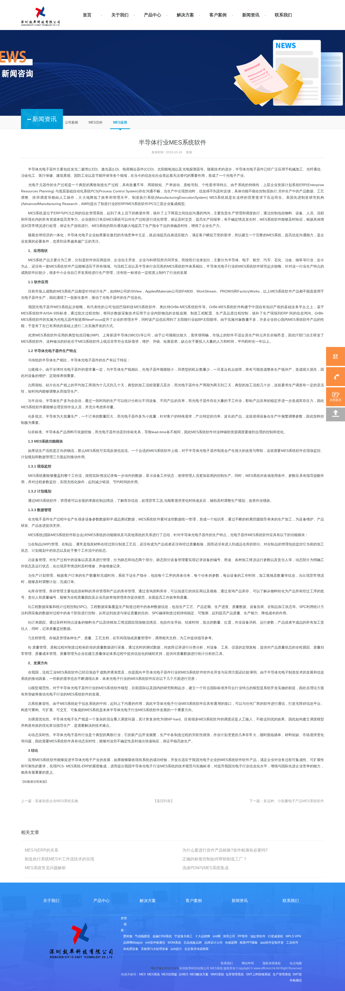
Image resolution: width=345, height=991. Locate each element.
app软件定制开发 (272, 942)
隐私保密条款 (272, 963)
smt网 (216, 936)
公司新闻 (71, 122)
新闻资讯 (250, 15)
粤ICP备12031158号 (165, 968)
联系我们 (283, 15)
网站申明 (248, 963)
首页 (87, 15)
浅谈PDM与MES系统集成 (205, 868)
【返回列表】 (163, 801)
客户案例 (218, 15)
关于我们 (120, 15)
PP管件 (243, 936)
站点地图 (296, 963)
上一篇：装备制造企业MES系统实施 (49, 801)
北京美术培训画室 (196, 949)
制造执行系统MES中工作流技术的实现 (59, 859)
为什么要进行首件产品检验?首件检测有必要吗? (225, 850)
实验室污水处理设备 (154, 949)
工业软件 (292, 942)
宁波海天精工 (183, 936)
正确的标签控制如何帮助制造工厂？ (214, 859)
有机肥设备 (130, 949)
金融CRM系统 (162, 936)
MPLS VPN (293, 936)
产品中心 (152, 15)
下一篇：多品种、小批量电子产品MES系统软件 (286, 801)
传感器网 (231, 942)
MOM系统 (174, 942)
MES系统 (35, 213)
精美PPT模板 (249, 942)
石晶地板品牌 (193, 942)
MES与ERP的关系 (41, 850)
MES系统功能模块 (48, 441)
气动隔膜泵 (142, 936)
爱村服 (127, 936)
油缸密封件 (257, 936)
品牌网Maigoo (133, 942)
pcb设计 (176, 949)
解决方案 (185, 15)
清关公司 (229, 936)
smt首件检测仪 (155, 942)
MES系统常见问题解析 (45, 868)
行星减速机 (275, 936)
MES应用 (120, 122)
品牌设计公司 (213, 942)
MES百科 (96, 122)
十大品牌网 (202, 936)
